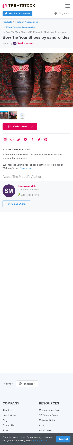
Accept (63, 439)
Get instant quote (19, 13)
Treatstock (19, 6)
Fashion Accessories (26, 22)
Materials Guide (47, 420)
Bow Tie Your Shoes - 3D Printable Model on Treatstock (36, 32)
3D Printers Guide (48, 415)
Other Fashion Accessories (20, 27)
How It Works (9, 415)
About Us (7, 410)
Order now (20, 126)
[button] (69, 56)
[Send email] (5, 139)
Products (7, 22)
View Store (18, 204)
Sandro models (25, 43)
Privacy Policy (40, 440)
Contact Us (8, 425)
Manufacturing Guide (50, 410)
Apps (41, 425)
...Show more (25, 168)
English (63, 13)
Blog (5, 420)
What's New (45, 430)
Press (5, 430)
